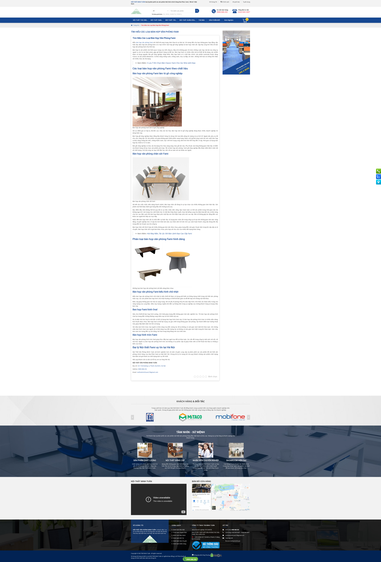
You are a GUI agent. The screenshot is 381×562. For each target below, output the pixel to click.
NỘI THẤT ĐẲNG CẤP (175, 460)
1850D (167, 14)
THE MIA (201, 20)
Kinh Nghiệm (228, 20)
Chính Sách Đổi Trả (178, 538)
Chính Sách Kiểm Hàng (179, 544)
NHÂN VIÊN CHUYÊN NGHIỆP (206, 460)
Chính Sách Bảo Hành (179, 535)
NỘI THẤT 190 (170, 20)
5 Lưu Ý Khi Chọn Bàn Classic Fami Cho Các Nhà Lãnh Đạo (171, 63)
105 (164, 14)
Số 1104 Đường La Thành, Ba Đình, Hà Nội (152, 366)
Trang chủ (136, 25)
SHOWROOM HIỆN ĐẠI (236, 460)
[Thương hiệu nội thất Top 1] (136, 11)
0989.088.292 (222, 12)
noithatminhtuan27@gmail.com (147, 372)
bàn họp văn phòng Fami (144, 42)
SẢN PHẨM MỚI (214, 20)
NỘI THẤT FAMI (156, 20)
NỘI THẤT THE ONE (140, 20)
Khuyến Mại (236, 2)
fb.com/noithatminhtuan (232, 541)
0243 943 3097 (245, 532)
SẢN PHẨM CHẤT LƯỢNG (144, 460)
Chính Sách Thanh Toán (180, 532)
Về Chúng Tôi (213, 2)
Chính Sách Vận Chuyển (180, 541)
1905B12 (179, 14)
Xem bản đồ (229, 538)
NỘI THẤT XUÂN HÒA (186, 20)
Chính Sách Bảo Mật (179, 530)
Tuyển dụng (246, 2)
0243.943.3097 (244, 12)
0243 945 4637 (236, 532)
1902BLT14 (173, 14)
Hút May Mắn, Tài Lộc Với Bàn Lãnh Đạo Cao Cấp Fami (169, 233)
